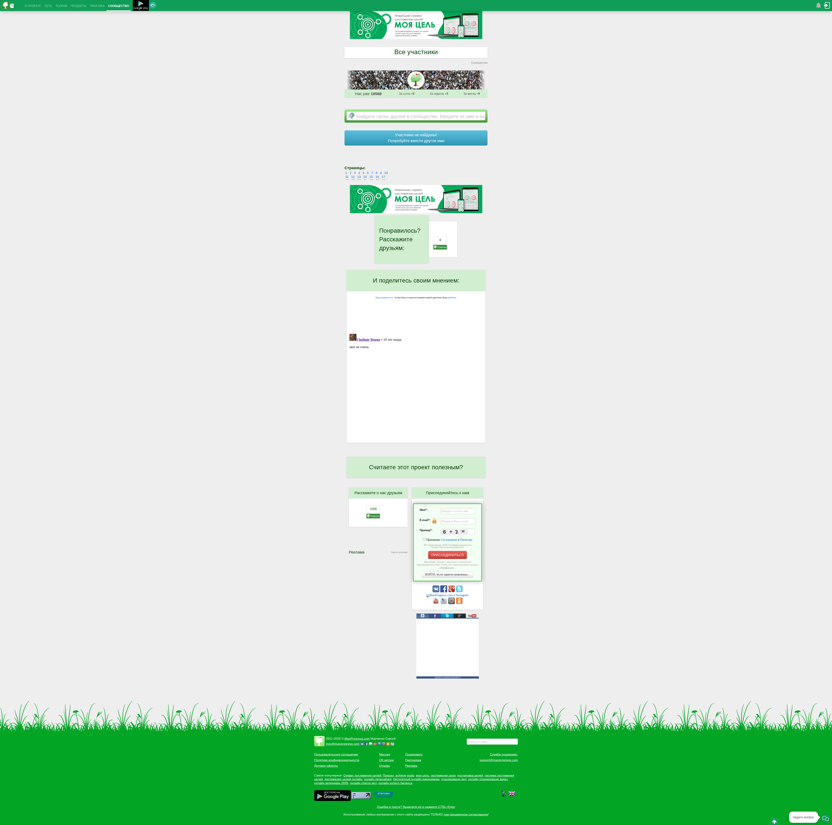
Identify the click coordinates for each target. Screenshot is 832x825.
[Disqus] (416, 386)
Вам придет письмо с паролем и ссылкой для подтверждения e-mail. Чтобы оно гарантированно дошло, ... (447, 565)
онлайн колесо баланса (395, 783)
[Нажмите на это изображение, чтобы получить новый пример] (454, 531)
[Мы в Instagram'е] (447, 595)
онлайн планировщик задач (488, 779)
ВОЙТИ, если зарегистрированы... (447, 574)
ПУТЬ (48, 6)
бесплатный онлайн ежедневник (416, 779)
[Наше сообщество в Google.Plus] (452, 591)
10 (386, 173)
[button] (825, 818)
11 (347, 177)
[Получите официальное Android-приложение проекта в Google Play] (141, 6)
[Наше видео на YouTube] (436, 603)
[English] (511, 796)
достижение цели (443, 775)
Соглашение (449, 539)
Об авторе (386, 760)
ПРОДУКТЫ (78, 6)
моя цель (422, 775)
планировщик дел (453, 779)
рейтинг (452, 297)
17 (383, 177)
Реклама (411, 765)
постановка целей (470, 775)
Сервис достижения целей (362, 775)
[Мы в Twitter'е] (459, 591)
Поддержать (413, 754)
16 (377, 177)
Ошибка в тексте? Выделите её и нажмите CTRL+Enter (416, 807)
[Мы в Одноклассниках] (459, 603)
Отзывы (384, 765)
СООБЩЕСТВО (118, 6)
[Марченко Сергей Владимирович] (393, 743)
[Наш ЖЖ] (444, 603)
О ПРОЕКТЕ (33, 6)
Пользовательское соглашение (336, 754)
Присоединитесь (384, 297)
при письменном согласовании (466, 814)
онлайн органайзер (378, 779)
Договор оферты (326, 765)
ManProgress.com (357, 738)
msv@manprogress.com (342, 743)
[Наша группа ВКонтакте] (436, 591)
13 (359, 177)
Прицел (388, 775)
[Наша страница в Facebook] (444, 591)
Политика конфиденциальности (336, 760)
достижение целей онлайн (343, 779)
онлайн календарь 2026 (331, 783)
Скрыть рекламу (399, 552)
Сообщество (479, 62)
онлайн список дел (363, 783)
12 (353, 177)
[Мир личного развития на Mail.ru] (452, 603)
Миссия (384, 754)
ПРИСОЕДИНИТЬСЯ (447, 555)
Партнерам (413, 760)
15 (371, 177)
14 (365, 177)
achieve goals (404, 775)
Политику (466, 539)
